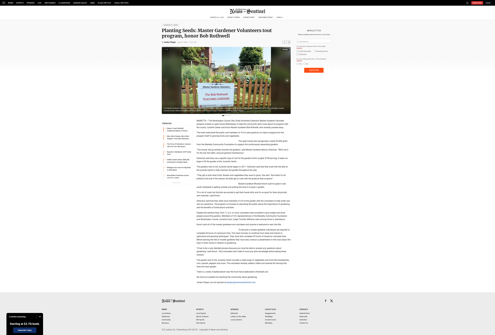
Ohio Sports (200, 323)
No (307, 64)
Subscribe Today (265, 17)
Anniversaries (270, 320)
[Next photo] (287, 80)
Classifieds (64, 3)
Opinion (31, 3)
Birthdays (269, 323)
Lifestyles (270, 309)
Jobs (92, 3)
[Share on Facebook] (284, 42)
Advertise (303, 320)
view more (176, 183)
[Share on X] (289, 42)
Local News (166, 313)
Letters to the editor (238, 316)
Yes (300, 64)
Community (166, 320)
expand (285, 50)
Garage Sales (80, 3)
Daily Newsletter (305, 51)
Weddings (269, 316)
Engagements (270, 313)
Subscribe (477, 3)
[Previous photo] (165, 80)
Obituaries (50, 3)
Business (165, 323)
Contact (303, 309)
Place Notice (104, 3)
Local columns (236, 320)
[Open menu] (3, 3)
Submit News (249, 17)
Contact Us (303, 323)
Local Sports (201, 313)
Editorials (234, 313)
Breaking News (322, 51)
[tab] (223, 115)
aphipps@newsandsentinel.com (240, 282)
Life (40, 3)
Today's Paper (233, 17)
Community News (170, 25)
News (10, 3)
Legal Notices (121, 3)
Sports (19, 3)
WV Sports (200, 320)
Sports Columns (202, 316)
